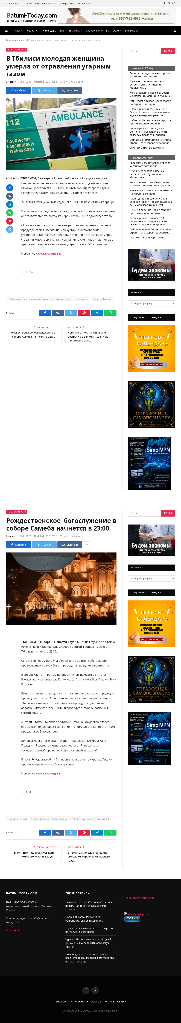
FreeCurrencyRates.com (139, 897)
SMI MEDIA (131, 30)
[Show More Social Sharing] (86, 90)
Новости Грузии (17, 49)
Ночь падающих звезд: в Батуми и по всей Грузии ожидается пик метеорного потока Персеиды (89, 957)
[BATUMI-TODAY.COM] (31, 16)
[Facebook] (9, 187)
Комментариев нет (73, 81)
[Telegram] (9, 204)
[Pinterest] (9, 221)
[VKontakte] (9, 196)
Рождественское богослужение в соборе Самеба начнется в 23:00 (70, 818)
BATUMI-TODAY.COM (81, 1010)
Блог (62, 30)
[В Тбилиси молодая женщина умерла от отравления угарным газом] (61, 134)
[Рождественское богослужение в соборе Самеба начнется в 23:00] (61, 588)
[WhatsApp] (9, 212)
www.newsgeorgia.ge (48, 253)
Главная (18, 30)
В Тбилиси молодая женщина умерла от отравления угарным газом (48, 299)
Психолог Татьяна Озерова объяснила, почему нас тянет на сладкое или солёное (89, 905)
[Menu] (6, 30)
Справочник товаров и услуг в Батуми (98, 1001)
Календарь (49, 30)
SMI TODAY (112, 30)
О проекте (12, 930)
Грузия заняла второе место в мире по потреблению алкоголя (59, 3)
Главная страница (15, 40)
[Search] (175, 31)
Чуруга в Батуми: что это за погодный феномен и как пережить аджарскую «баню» (88, 942)
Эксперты (74, 30)
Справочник (93, 30)
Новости (32, 30)
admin (12, 81)
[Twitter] (9, 229)
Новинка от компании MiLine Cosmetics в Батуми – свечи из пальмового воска (88, 336)
